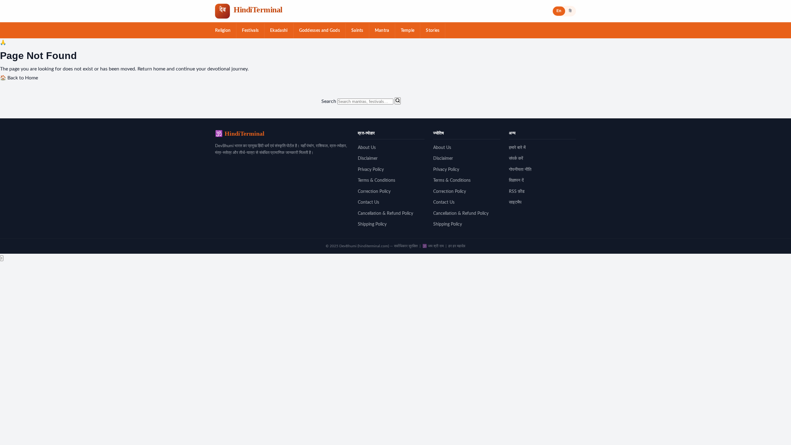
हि (570, 11)
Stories (432, 30)
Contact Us (368, 202)
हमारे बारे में (517, 148)
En (558, 11)
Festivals (250, 30)
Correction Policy (374, 191)
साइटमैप (515, 202)
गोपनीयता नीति (520, 169)
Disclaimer (368, 158)
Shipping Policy (372, 224)
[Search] (398, 100)
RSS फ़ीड (517, 191)
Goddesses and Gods (319, 30)
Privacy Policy (371, 169)
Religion (223, 30)
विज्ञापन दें (516, 180)
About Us (367, 148)
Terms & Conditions (376, 180)
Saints (357, 30)
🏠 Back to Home (19, 77)
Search (328, 101)
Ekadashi (278, 30)
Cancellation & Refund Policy (385, 213)
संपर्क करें (516, 158)
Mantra (382, 30)
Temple (408, 30)
